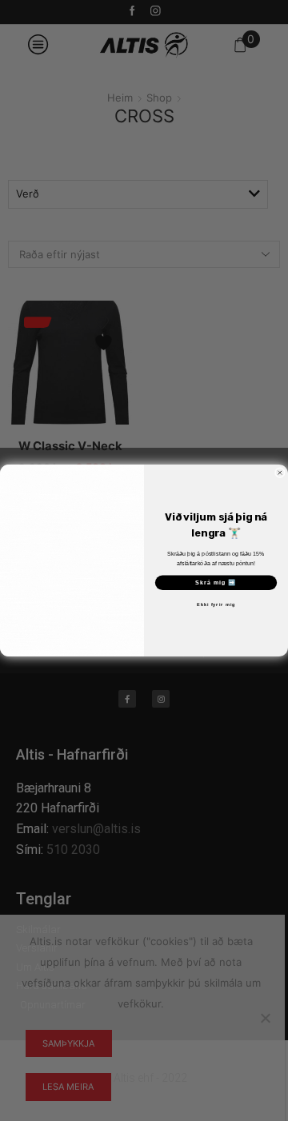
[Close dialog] (279, 473)
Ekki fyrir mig (216, 604)
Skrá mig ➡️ (215, 583)
